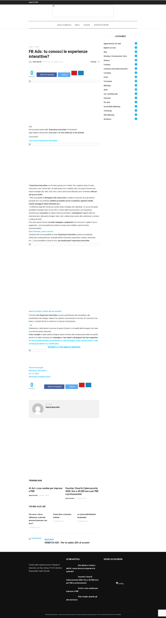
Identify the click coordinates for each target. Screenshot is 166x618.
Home (31, 47)
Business (107, 60)
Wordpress (107, 119)
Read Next (49, 539)
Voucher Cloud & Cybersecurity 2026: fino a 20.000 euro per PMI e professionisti (81, 491)
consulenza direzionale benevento (116, 69)
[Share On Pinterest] (74, 73)
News (77, 25)
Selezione (107, 98)
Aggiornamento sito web (112, 44)
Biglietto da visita (110, 48)
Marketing (107, 86)
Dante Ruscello (37, 62)
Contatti (86, 25)
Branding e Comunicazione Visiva (115, 56)
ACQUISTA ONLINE (101, 25)
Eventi (106, 77)
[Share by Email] (81, 73)
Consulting (107, 73)
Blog (105, 52)
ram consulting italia (111, 94)
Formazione (108, 81)
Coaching (107, 65)
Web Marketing (109, 115)
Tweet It (64, 75)
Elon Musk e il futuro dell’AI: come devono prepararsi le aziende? (80, 568)
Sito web (107, 102)
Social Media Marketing (112, 107)
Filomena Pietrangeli (36, 367)
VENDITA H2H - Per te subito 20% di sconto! (67, 542)
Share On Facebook (47, 75)
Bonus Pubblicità (64, 25)
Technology (108, 111)
